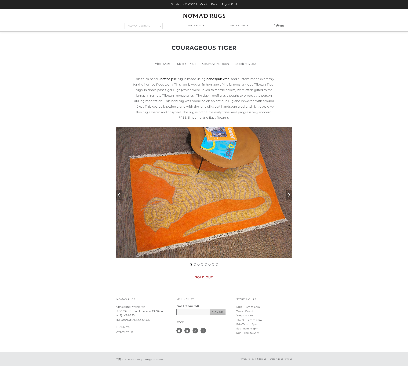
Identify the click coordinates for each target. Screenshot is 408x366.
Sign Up (217, 312)
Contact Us (124, 332)
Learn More (125, 326)
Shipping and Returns (281, 359)
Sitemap (261, 359)
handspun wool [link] (218, 79)
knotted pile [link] (168, 79)
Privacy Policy (247, 359)
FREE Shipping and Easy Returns (203, 117)
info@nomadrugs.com (133, 319)
